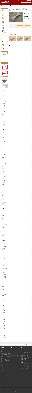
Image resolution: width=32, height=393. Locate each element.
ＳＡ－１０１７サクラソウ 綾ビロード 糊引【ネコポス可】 (5, 256)
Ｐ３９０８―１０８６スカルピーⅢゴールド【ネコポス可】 (4, 285)
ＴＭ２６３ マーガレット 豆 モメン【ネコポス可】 (5, 141)
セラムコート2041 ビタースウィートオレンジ (5, 226)
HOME (6, 5)
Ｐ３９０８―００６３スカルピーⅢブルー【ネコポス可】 (4, 291)
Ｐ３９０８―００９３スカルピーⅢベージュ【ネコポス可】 (4, 277)
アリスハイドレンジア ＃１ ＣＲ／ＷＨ (4, 146)
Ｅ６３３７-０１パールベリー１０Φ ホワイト (5, 90)
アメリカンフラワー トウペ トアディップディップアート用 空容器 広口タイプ (5, 116)
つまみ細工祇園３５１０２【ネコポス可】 (4, 170)
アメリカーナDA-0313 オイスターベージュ (4, 307)
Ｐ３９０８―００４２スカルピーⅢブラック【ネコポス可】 (4, 279)
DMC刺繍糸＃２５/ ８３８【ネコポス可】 (5, 265)
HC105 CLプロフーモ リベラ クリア (4, 95)
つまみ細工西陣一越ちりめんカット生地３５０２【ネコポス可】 (4, 176)
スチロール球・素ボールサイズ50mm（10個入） (4, 214)
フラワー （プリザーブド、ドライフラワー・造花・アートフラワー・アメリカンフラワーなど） (17, 8)
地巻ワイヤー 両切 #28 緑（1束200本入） (5, 212)
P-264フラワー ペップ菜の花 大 (18, 41)
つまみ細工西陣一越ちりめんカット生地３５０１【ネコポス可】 (4, 173)
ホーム (9, 8)
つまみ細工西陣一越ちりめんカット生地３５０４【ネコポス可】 (4, 180)
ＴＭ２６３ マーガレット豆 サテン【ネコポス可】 (4, 243)
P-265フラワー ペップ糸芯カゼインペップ (4, 139)
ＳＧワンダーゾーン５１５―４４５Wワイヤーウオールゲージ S (4, 122)
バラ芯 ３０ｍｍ (4, 241)
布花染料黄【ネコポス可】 (4, 325)
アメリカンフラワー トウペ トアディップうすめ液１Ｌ (5, 217)
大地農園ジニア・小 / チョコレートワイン (5, 263)
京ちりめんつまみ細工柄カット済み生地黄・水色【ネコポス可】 (5, 322)
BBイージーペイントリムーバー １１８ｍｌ (5, 239)
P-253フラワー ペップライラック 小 (10, 41)
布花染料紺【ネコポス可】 (4, 328)
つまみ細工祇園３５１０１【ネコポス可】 (4, 312)
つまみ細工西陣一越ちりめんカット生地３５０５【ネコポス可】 (4, 183)
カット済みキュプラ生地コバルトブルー (4, 192)
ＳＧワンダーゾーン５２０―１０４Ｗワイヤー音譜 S (4, 105)
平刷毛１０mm (4, 103)
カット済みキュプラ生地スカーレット (4, 194)
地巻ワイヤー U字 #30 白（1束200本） (4, 130)
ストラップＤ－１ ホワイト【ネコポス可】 (4, 154)
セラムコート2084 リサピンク (4, 136)
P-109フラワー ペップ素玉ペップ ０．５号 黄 (4, 231)
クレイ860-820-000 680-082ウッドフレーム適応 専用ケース (5, 304)
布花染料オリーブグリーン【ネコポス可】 (4, 310)
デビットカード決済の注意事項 (13, 353)
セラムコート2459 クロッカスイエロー (4, 92)
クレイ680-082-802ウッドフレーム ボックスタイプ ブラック (5, 297)
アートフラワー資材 (25, 8)
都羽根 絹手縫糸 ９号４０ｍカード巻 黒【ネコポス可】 (5, 248)
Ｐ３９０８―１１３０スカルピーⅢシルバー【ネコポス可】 (4, 288)
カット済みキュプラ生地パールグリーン (4, 335)
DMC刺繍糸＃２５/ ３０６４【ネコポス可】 (5, 268)
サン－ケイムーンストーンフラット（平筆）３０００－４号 (4, 134)
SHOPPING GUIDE (16, 5)
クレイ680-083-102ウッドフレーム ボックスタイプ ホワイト (5, 301)
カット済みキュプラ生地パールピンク (4, 337)
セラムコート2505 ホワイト (3, 87)
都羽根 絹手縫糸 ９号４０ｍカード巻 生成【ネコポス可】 (5, 251)
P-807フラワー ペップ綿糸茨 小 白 (4, 234)
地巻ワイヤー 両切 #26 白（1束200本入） (5, 207)
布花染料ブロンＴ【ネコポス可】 (4, 189)
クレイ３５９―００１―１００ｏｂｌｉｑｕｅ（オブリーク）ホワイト (5, 271)
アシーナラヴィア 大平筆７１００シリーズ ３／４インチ (5, 97)
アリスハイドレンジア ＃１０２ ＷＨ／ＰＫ (4, 111)
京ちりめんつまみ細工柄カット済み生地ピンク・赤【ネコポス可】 (5, 319)
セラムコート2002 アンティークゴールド (5, 224)
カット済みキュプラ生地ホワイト (4, 330)
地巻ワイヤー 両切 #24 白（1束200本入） (5, 202)
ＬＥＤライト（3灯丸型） (3, 82)
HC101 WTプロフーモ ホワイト (4, 119)
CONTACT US (25, 5)
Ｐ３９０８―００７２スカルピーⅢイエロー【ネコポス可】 (4, 274)
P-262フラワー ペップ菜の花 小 (25, 41)
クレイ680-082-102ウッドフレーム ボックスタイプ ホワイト (5, 294)
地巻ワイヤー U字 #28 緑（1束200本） (4, 156)
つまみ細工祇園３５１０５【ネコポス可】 (4, 315)
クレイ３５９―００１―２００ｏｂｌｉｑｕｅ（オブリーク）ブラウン (5, 151)
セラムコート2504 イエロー (4, 165)
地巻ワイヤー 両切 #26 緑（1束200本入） (5, 209)
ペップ (28, 9)
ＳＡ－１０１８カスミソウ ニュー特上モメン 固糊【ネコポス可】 (5, 258)
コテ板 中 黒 (4, 253)
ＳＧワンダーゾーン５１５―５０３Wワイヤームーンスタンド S (4, 108)
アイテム (29, 0)
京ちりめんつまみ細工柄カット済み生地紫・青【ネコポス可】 (5, 186)
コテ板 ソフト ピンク (4, 124)
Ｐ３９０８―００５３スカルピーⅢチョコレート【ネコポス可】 (4, 282)
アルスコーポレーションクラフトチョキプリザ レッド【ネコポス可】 (5, 200)
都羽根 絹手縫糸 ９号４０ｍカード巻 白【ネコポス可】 (5, 246)
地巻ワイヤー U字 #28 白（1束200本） (4, 128)
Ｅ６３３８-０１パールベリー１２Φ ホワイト (5, 113)
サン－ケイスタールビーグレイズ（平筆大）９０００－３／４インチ (4, 101)
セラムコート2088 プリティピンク (4, 163)
